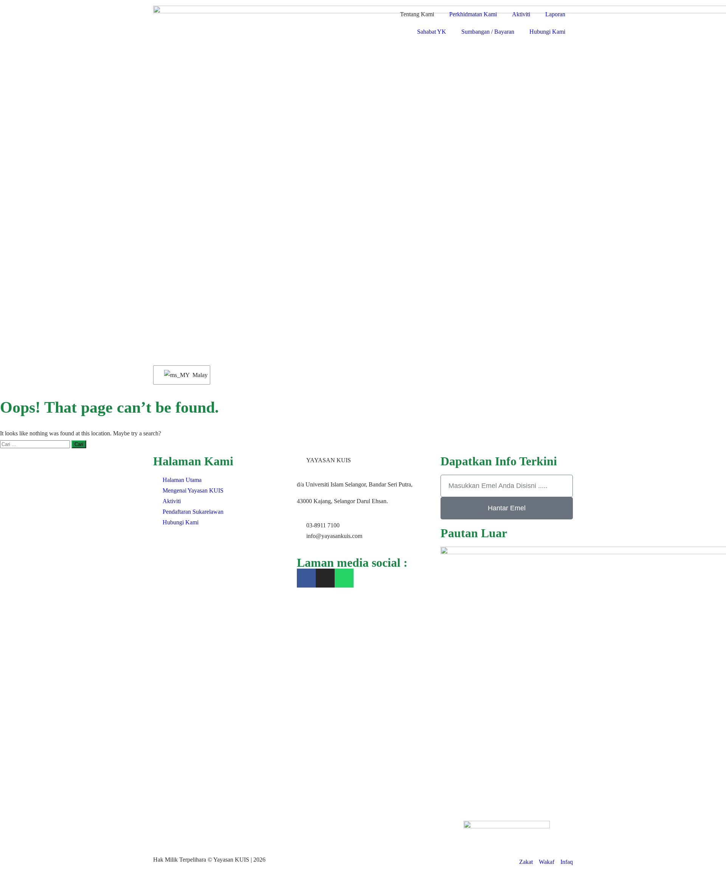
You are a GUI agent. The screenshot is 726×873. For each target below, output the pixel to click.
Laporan (555, 14)
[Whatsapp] (344, 578)
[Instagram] (325, 578)
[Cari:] (35, 444)
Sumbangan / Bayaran (487, 31)
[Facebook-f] (306, 578)
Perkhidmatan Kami (473, 14)
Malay (196, 375)
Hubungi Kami (547, 31)
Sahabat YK (431, 31)
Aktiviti (521, 14)
